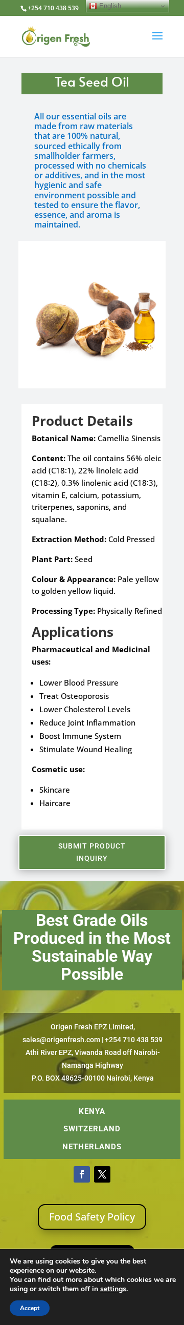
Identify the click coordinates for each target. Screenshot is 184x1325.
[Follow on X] (102, 1174)
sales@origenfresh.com (61, 1040)
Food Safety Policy (92, 1217)
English (109, 6)
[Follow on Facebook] (82, 1174)
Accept (29, 1308)
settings (113, 1289)
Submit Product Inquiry (92, 852)
